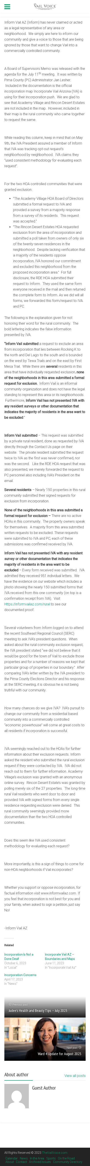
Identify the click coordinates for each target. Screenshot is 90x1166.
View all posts (75, 1076)
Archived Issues (40, 1162)
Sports (51, 1158)
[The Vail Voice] (45, 6)
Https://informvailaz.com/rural (27, 604)
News (24, 1158)
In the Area (37, 1158)
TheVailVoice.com (54, 1152)
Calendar (11, 1158)
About (9, 1162)
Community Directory (67, 1162)
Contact (21, 1162)
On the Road (66, 1158)
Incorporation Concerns (20, 975)
